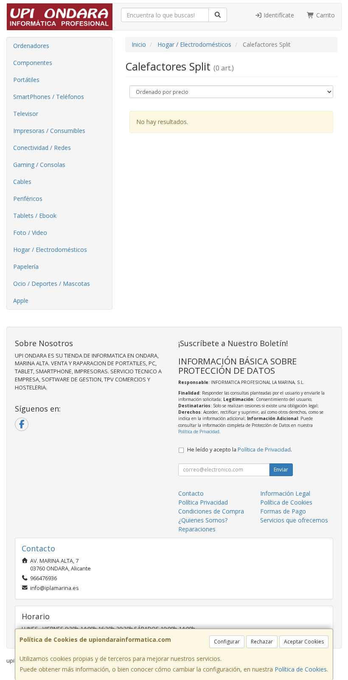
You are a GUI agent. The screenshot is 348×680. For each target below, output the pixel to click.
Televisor (25, 114)
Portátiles (26, 80)
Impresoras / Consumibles (49, 131)
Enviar (281, 469)
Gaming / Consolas (39, 165)
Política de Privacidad (198, 432)
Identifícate (278, 15)
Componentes (32, 63)
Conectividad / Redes (42, 148)
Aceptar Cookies (304, 641)
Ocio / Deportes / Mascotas (51, 283)
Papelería (26, 266)
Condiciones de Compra (211, 511)
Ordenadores (31, 46)
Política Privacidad (203, 502)
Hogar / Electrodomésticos (50, 249)
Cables (22, 182)
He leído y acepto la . (239, 449)
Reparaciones (197, 529)
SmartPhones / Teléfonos (48, 97)
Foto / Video (30, 233)
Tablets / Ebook (34, 216)
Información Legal (285, 493)
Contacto (191, 493)
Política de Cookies (301, 669)
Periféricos (27, 199)
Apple (20, 300)
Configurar (227, 641)
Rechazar (262, 641)
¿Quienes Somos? (202, 520)
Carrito (324, 15)
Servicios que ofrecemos (294, 520)
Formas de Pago (283, 511)
